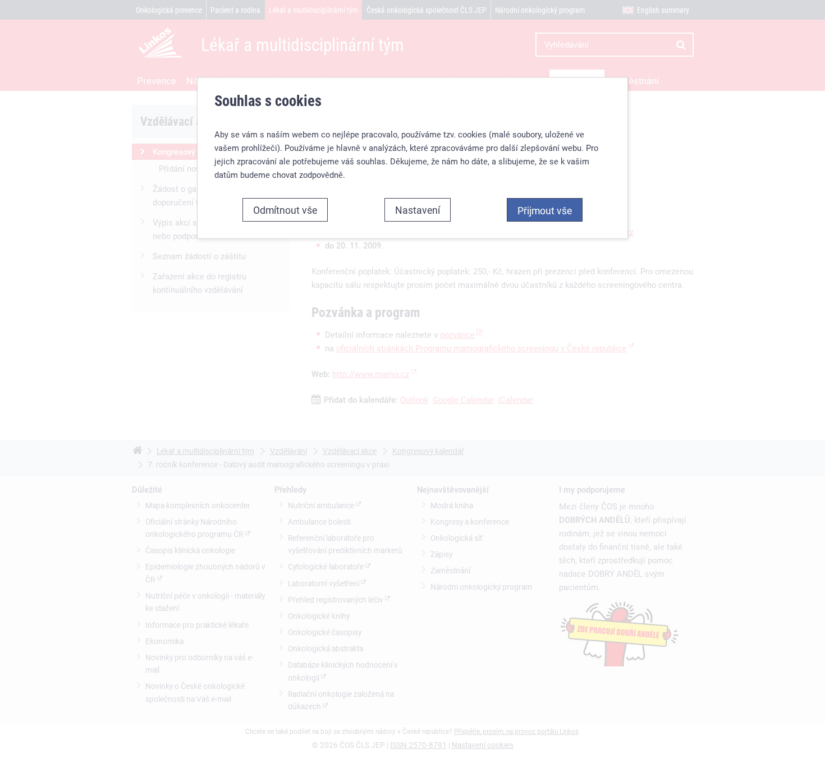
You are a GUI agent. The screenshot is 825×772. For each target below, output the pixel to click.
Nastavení (417, 210)
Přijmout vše (544, 210)
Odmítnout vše (285, 210)
